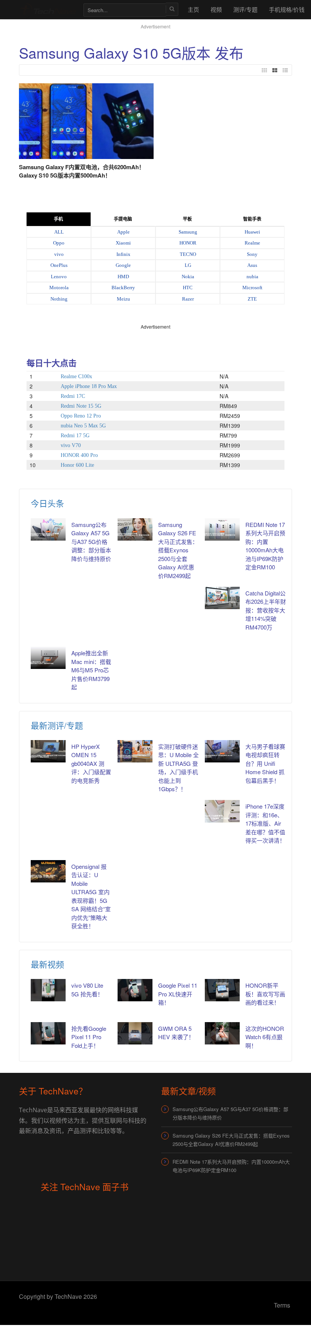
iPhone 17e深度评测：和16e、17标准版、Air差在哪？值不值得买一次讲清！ (265, 823)
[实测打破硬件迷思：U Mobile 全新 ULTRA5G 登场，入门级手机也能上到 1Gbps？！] (135, 751)
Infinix (123, 254)
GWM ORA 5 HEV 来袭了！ (176, 1032)
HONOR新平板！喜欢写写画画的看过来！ (265, 993)
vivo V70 (71, 445)
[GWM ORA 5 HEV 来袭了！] (135, 1033)
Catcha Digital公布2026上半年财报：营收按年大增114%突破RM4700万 (265, 610)
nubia (252, 276)
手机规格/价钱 (287, 9)
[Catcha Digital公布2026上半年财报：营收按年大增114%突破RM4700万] (222, 598)
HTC (188, 287)
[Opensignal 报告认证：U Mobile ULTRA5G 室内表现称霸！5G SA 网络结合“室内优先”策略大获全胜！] (48, 871)
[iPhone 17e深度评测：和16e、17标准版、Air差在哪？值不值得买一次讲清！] (222, 811)
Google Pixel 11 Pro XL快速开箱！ (177, 993)
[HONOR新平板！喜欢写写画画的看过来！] (222, 990)
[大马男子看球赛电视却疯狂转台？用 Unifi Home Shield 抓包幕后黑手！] (222, 751)
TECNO (188, 254)
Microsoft (252, 287)
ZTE (252, 299)
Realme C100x (76, 376)
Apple (123, 232)
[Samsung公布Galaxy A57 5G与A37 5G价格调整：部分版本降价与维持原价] (48, 529)
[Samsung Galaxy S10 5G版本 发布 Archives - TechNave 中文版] (47, 9)
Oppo (58, 243)
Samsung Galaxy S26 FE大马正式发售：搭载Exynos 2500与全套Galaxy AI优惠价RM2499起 (178, 550)
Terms (282, 1305)
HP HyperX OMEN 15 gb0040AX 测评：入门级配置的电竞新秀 (91, 763)
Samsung (188, 232)
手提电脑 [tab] (123, 219)
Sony (252, 254)
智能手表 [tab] (252, 219)
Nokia (188, 276)
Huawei (252, 232)
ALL (59, 232)
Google (123, 265)
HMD (123, 276)
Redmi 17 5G (75, 435)
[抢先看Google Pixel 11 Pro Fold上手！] (48, 1033)
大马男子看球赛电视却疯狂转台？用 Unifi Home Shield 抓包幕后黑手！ (265, 763)
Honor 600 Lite (77, 465)
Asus (252, 265)
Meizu (123, 299)
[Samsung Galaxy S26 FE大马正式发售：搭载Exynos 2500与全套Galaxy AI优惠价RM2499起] (135, 529)
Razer (188, 299)
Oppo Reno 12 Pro (81, 416)
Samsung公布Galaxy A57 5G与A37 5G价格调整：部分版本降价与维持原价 (91, 542)
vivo (59, 254)
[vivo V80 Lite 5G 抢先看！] (48, 990)
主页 (193, 9)
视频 (216, 9)
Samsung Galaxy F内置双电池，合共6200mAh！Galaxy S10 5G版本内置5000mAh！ (82, 171)
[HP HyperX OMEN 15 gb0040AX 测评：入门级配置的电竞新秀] (48, 751)
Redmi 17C (73, 396)
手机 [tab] (58, 219)
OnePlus (59, 265)
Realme (252, 243)
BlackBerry (123, 287)
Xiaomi (123, 243)
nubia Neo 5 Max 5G (83, 426)
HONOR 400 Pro (79, 455)
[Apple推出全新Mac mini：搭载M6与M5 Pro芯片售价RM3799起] (48, 658)
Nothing (59, 299)
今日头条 (47, 503)
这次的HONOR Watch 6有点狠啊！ (264, 1036)
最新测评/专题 (57, 725)
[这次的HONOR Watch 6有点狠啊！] (222, 1033)
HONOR (187, 243)
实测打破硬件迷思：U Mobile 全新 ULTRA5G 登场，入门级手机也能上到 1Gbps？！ (178, 767)
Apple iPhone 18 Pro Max (89, 386)
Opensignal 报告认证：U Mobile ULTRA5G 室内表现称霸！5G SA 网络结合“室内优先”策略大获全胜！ (91, 896)
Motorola (59, 287)
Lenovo (59, 276)
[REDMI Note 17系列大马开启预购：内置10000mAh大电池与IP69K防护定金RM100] (222, 529)
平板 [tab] (187, 219)
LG (188, 265)
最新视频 (47, 964)
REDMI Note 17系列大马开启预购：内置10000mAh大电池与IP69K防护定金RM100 (265, 546)
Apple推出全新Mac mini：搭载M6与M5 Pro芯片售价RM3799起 (91, 670)
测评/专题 (245, 9)
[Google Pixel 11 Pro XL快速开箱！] (135, 990)
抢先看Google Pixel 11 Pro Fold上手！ (88, 1036)
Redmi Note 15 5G (81, 406)
